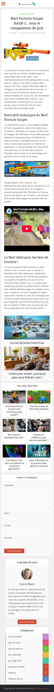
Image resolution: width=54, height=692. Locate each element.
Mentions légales (42, 688)
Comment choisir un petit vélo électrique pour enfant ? (14, 410)
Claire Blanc (40, 33)
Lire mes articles (27, 621)
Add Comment (25, 33)
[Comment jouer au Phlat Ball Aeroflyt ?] (38, 396)
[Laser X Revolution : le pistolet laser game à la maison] (38, 450)
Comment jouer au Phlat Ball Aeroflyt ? (39, 409)
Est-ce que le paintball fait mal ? (14, 436)
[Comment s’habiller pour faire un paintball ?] (38, 425)
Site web (8, 537)
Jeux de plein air (27, 13)
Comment (9, 485)
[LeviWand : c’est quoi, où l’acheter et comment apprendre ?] (14, 450)
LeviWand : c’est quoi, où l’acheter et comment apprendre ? (14, 464)
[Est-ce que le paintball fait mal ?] (14, 425)
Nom (7, 513)
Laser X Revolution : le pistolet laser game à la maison (39, 463)
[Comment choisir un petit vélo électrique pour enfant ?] (14, 396)
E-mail (8, 525)
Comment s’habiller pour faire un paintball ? (39, 437)
